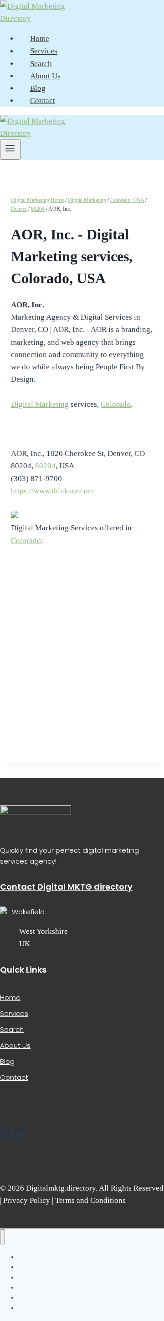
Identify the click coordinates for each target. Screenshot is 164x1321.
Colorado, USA (127, 200)
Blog (38, 88)
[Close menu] (2, 1236)
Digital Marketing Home (37, 200)
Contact (42, 100)
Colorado (116, 404)
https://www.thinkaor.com (52, 491)
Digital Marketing (87, 200)
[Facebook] (7, 1137)
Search (41, 63)
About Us (45, 76)
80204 (38, 209)
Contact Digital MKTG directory (66, 886)
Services (43, 51)
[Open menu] (10, 150)
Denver (19, 209)
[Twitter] (20, 1137)
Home (39, 38)
